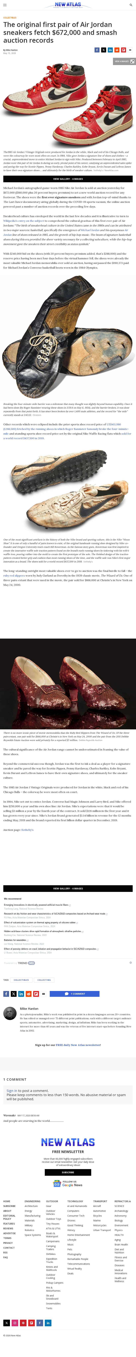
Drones (71, 1220)
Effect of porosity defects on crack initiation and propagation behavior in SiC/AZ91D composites (50, 949)
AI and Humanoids (77, 1206)
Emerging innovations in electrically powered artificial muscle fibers (36, 905)
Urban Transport (102, 1230)
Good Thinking (75, 1225)
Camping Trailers (51, 1247)
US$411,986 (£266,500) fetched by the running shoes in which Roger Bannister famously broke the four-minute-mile (66, 429)
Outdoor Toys (53, 1218)
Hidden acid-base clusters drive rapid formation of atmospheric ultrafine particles (42, 931)
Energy (28, 1210)
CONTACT (9, 1247)
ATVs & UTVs (53, 1228)
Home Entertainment (78, 1234)
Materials (30, 1220)
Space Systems (33, 1234)
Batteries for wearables (15, 940)
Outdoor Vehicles (50, 1212)
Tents (49, 1308)
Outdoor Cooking (50, 1276)
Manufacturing (32, 1215)
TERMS (7, 1238)
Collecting (44, 980)
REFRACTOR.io (123, 1201)
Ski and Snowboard (52, 1297)
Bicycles (97, 1215)
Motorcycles (99, 1225)
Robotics (29, 1230)
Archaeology (121, 1210)
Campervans (53, 1241)
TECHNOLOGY (75, 1201)
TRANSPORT (100, 1201)
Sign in (12, 1090)
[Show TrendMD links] (130, 962)
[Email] (130, 49)
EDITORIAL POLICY (9, 1217)
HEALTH (119, 1234)
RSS (5, 1252)
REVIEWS (8, 1228)
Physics (119, 1230)
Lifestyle (71, 1239)
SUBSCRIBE (9, 1206)
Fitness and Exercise (121, 1259)
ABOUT (7, 1210)
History (71, 1230)
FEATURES (9, 1223)
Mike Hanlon (29, 1009)
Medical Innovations (121, 1272)
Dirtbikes (51, 1254)
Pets (69, 1249)
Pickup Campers (54, 1282)
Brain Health (121, 1244)
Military (29, 1225)
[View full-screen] (132, 61)
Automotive (99, 1210)
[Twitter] (103, 49)
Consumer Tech (75, 1215)
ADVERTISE (9, 1233)
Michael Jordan (90, 230)
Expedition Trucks (51, 1260)
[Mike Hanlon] (10, 1013)
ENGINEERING (32, 1201)
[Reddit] (116, 49)
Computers (73, 1210)
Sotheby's (27, 829)
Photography (74, 1254)
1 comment (78, 993)
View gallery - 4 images (68, 178)
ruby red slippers (14, 575)
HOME (6, 1201)
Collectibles (9, 18)
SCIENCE (119, 1206)
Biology (119, 1220)
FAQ (5, 1257)
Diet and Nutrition (119, 1251)
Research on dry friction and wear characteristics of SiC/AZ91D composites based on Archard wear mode (54, 913)
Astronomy (121, 1215)
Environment (121, 1225)
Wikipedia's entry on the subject (23, 220)
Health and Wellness (120, 1279)
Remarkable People (77, 1259)
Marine (97, 1220)
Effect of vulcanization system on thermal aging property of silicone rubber (39, 922)
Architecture (31, 1206)
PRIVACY (8, 1242)
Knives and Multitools (52, 1268)
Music (70, 1244)
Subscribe (68, 1172)
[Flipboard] (123, 49)
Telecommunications (78, 1263)
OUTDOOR (52, 1201)
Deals (70, 1273)
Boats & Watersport (52, 1235)
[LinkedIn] (110, 49)
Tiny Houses (52, 1223)
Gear (48, 1206)
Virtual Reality (74, 1268)
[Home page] (67, 5)
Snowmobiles (53, 1303)
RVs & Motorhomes (53, 1289)
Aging (118, 1239)
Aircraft (97, 1206)
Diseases (119, 1265)
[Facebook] (97, 49)
